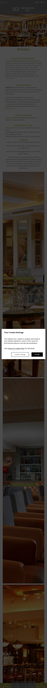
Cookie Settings (20, 354)
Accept (37, 354)
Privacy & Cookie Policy (16, 349)
